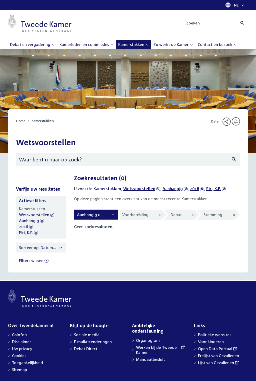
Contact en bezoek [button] (215, 44)
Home (21, 121)
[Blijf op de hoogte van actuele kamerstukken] (236, 121)
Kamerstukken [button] (131, 44)
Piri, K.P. (215, 188)
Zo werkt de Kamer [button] (172, 44)
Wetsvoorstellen (139, 188)
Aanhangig (172, 188)
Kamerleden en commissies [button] (85, 44)
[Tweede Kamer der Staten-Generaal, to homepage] (40, 23)
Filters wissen (31, 260)
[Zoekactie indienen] (242, 23)
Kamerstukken (43, 121)
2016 (197, 188)
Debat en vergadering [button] (30, 44)
